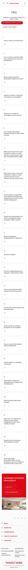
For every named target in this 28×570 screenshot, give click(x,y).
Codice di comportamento (6, 554)
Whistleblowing (19, 548)
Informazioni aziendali (7, 551)
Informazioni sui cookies (19, 551)
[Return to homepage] (14, 562)
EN (18, 518)
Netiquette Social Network (19, 555)
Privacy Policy (5, 548)
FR (22, 518)
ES (25, 518)
